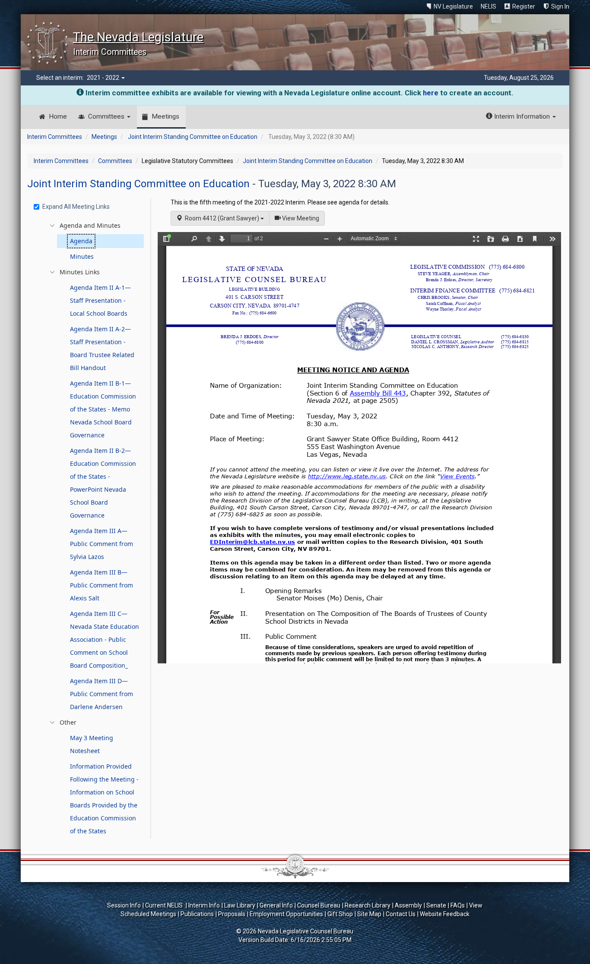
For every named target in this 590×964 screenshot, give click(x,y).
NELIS (488, 6)
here (430, 92)
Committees (107, 116)
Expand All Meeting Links (76, 206)
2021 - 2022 (104, 77)
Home (58, 116)
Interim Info (204, 905)
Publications (197, 914)
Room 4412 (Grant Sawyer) (221, 218)
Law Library (239, 905)
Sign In (560, 6)
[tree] (90, 528)
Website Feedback (444, 914)
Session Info (124, 905)
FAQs (457, 905)
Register (523, 6)
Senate (436, 905)
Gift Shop (340, 914)
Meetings (165, 116)
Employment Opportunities (286, 914)
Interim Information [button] (522, 116)
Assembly (408, 905)
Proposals (231, 914)
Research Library (367, 905)
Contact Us (401, 914)
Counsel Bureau (318, 905)
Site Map (369, 914)
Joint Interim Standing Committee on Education (192, 136)
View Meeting (303, 218)
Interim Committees (54, 136)
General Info (276, 905)
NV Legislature (453, 6)
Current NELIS (164, 905)
